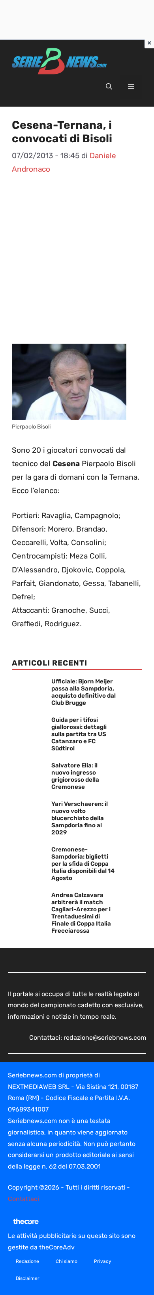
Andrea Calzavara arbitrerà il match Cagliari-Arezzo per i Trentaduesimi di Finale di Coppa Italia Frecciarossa (81, 912)
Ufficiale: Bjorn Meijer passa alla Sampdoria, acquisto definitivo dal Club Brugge (83, 692)
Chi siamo (66, 1261)
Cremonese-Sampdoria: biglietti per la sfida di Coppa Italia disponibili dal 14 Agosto (83, 864)
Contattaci (23, 1199)
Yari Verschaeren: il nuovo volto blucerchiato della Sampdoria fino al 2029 (79, 818)
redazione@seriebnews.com (105, 1037)
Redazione (27, 1261)
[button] (109, 87)
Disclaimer (27, 1278)
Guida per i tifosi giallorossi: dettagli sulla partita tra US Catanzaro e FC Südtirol (79, 734)
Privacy (102, 1261)
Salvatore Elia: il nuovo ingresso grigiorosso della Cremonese (75, 776)
